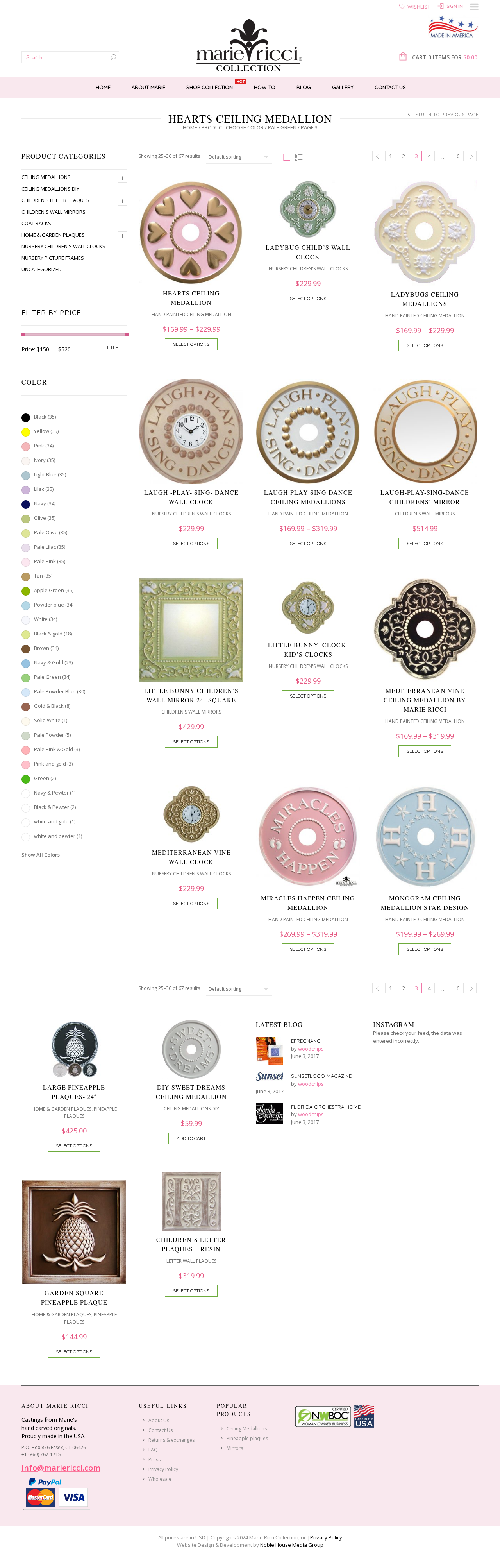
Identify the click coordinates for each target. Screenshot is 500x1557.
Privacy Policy (163, 1469)
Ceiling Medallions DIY (50, 188)
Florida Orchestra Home (326, 1107)
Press (154, 1459)
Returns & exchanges (171, 1440)
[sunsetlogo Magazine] (269, 1076)
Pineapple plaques (247, 1438)
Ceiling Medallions (46, 177)
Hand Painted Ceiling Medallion (191, 314)
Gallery (343, 87)
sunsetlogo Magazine (321, 1076)
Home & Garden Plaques (53, 234)
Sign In (454, 6)
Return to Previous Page (445, 114)
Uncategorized (41, 269)
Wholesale (159, 1479)
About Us (158, 1420)
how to (264, 87)
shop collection (209, 87)
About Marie (148, 87)
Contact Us (390, 87)
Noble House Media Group (291, 1544)
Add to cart (191, 1138)
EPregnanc (305, 1041)
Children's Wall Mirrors (53, 211)
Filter (111, 347)
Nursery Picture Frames (52, 257)
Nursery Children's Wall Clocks (63, 246)
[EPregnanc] (269, 1051)
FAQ (153, 1449)
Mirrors (235, 1448)
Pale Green (282, 127)
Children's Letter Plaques (55, 200)
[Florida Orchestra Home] (269, 1113)
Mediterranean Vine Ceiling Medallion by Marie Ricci (425, 699)
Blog (303, 87)
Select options (191, 344)
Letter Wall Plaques (191, 1261)
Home (103, 87)
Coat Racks (36, 223)
